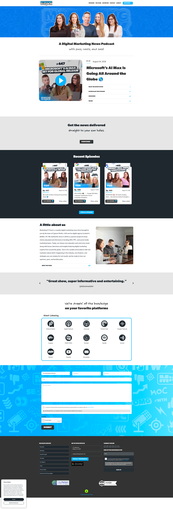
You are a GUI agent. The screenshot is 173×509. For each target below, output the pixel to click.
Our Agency (42, 491)
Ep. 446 (77, 190)
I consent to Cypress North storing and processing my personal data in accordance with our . (69, 436)
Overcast (86, 358)
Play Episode (47, 201)
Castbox (50, 372)
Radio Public (68, 372)
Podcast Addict (50, 358)
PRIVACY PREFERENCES (80, 488)
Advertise (105, 3)
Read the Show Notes (96, 86)
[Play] (44, 98)
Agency (118, 3)
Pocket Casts (104, 358)
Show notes (63, 201)
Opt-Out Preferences (13, 502)
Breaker (86, 372)
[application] (61, 97)
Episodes (91, 3)
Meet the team (47, 265)
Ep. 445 (109, 190)
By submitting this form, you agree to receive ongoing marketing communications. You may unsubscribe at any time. (118, 493)
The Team (98, 3)
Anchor (122, 372)
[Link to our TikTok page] (118, 476)
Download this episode (97, 91)
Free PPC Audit (43, 483)
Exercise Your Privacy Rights (46, 502)
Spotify (104, 372)
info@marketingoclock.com (79, 483)
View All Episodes (86, 212)
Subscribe (127, 3)
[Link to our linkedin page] (113, 476)
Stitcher (50, 386)
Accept (13, 499)
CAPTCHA (43, 446)
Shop (41, 495)
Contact (112, 3)
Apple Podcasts (68, 358)
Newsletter (86, 386)
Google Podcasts (122, 358)
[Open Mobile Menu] (41, 98)
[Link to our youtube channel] (116, 476)
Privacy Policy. (20, 495)
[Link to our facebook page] (107, 476)
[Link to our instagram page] (110, 476)
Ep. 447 (46, 190)
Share (91, 101)
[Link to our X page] (105, 476)
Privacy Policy (90, 436)
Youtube (68, 386)
